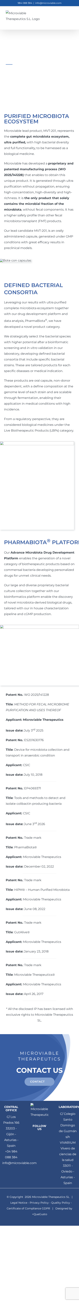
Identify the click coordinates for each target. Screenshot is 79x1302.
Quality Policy (60, 1202)
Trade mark (32, 837)
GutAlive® (22, 932)
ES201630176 (34, 740)
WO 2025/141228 (36, 695)
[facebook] (33, 1136)
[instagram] (42, 1144)
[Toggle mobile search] (64, 16)
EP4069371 (32, 788)
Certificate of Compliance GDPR (28, 1208)
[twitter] (46, 1136)
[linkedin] (39, 1136)
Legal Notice (18, 1202)
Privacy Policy (39, 1202)
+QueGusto (39, 1214)
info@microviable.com (48, 3)
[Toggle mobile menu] (71, 16)
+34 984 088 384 (11, 1154)
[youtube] (36, 1144)
